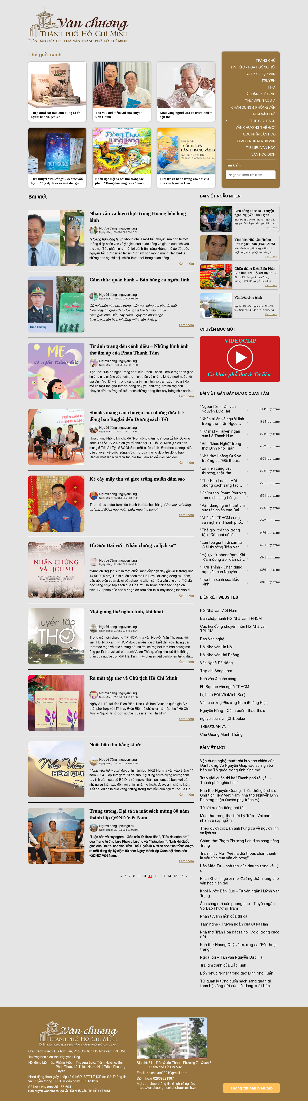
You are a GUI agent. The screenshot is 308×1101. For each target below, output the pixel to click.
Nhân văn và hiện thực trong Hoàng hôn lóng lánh (137, 217)
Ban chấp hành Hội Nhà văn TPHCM (231, 618)
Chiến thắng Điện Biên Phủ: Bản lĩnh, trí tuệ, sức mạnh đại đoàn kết (254, 271)
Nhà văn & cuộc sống (218, 679)
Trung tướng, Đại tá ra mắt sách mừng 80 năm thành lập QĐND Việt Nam (139, 814)
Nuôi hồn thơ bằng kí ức (115, 744)
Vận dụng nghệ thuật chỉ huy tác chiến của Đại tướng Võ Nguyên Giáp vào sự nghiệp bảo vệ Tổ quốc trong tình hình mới (237, 765)
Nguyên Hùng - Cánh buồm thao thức (232, 710)
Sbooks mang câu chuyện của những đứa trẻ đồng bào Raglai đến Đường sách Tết (136, 416)
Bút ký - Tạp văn (260, 74)
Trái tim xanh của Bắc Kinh (223, 965)
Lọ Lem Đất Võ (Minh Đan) (222, 694)
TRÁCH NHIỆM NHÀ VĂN (256, 141)
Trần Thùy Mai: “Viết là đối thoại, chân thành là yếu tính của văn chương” (238, 855)
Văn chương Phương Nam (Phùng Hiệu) (234, 702)
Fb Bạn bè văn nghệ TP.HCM (224, 687)
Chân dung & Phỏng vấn (253, 107)
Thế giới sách (263, 121)
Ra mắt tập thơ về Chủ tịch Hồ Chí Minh (133, 678)
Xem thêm (186, 263)
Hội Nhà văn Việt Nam (218, 610)
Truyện (268, 81)
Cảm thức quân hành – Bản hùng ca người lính (139, 279)
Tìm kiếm (233, 165)
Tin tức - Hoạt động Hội (253, 67)
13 (163, 876)
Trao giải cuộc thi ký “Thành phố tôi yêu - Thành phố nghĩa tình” (235, 780)
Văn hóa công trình (248, 297)
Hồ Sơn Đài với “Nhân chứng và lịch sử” (132, 545)
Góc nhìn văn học (259, 134)
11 (150, 876)
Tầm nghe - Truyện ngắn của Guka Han (234, 924)
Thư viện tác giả (260, 101)
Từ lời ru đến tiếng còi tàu (223, 808)
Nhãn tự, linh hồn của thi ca (223, 916)
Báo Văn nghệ (212, 639)
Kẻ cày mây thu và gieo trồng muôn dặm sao (137, 479)
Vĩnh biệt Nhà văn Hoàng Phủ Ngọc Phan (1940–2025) (254, 242)
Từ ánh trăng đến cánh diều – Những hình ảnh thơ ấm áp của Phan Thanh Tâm (139, 349)
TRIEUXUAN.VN (213, 726)
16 (182, 876)
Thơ (272, 87)
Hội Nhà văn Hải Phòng (219, 655)
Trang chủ (266, 60)
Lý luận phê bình (260, 94)
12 (156, 876)
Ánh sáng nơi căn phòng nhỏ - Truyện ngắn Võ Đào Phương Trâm (237, 905)
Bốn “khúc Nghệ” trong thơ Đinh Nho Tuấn (236, 973)
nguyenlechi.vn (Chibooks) (222, 718)
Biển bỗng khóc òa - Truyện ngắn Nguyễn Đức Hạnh (254, 213)
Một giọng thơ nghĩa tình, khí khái (126, 611)
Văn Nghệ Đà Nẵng (216, 663)
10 (144, 876)
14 (169, 876)
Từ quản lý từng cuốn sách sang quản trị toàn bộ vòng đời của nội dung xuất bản (235, 983)
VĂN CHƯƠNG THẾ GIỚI (256, 127)
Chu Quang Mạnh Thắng (221, 734)
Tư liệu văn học (261, 148)
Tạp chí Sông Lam (216, 671)
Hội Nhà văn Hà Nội (216, 647)
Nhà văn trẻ (264, 114)
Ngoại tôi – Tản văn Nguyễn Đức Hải (231, 957)
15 (175, 876)
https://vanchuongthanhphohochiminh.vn (166, 1087)
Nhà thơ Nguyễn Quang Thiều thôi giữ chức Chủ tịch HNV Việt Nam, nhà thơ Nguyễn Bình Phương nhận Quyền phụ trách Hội (239, 795)
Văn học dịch (263, 154)
